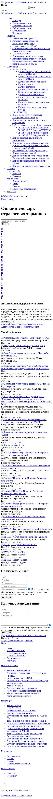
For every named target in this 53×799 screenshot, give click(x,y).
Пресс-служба (13, 171)
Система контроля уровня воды (27, 56)
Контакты (17, 33)
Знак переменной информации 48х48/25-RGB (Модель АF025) (33, 134)
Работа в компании (21, 28)
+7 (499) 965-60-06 (10, 640)
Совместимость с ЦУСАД (24, 46)
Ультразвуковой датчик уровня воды (29, 150)
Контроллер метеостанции (25, 117)
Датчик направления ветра (31, 94)
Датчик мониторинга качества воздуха (31, 166)
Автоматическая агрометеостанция (29, 59)
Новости (16, 173)
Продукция (12, 66)
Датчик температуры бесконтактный (30, 143)
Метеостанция (19, 69)
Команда (16, 20)
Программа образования (24, 189)
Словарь (11, 168)
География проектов (22, 25)
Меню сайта (7, 199)
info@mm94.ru (8, 196)
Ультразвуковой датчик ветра (32, 92)
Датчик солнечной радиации (32, 82)
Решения (11, 36)
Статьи (15, 184)
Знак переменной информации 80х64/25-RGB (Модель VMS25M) (34, 128)
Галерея (16, 186)
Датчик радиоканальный (24, 153)
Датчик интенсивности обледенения (30, 155)
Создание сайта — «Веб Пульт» (16, 795)
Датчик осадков (25, 84)
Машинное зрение (21, 53)
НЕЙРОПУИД (19, 112)
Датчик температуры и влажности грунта (27, 744)
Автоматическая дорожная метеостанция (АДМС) (25, 42)
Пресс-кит (17, 176)
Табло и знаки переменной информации (31, 125)
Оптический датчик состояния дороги (30, 158)
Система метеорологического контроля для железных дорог (31, 49)
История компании (21, 23)
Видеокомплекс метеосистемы (27, 115)
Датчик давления (26, 87)
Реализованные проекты (24, 38)
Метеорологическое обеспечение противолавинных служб (28, 62)
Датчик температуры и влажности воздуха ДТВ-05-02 (34, 72)
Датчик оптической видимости (33, 89)
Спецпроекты (19, 30)
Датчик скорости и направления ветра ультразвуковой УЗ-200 (30, 146)
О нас (9, 18)
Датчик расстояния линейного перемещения (28, 723)
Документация (19, 181)
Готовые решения (9, 665)
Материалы (12, 178)
